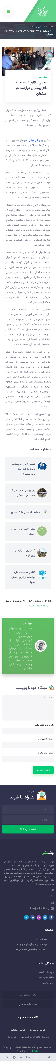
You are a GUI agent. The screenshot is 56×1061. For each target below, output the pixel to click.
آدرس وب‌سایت (46, 753)
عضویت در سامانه (28, 829)
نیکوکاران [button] (43, 939)
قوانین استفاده (18, 1030)
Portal (35, 1051)
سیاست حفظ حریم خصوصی (35, 1037)
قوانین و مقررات (37, 1030)
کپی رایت (11, 1037)
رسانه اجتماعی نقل (28, 995)
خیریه (32, 606)
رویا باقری (27, 623)
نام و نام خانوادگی (44, 725)
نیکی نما (43, 77)
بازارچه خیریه (42, 606)
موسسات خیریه (46, 972)
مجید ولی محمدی (28, 1004)
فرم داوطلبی (48, 983)
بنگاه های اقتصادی (44, 977)
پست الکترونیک (45, 739)
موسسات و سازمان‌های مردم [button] (33, 944)
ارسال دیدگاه (43, 770)
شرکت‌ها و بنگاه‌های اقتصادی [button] (33, 949)
